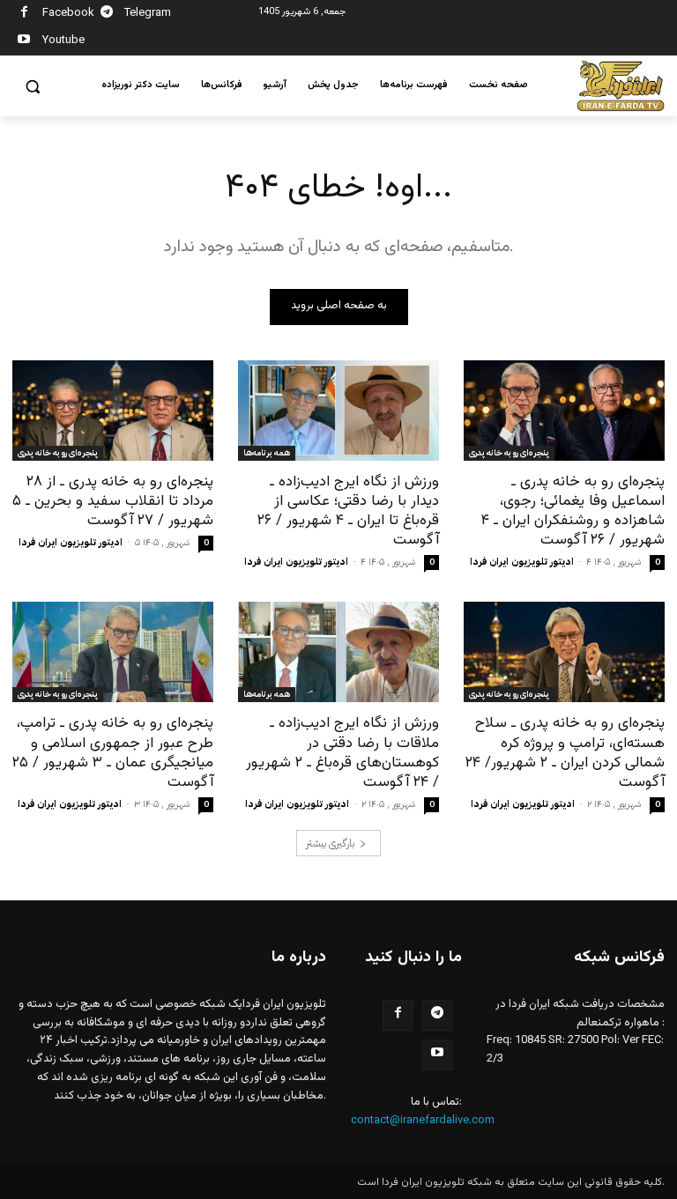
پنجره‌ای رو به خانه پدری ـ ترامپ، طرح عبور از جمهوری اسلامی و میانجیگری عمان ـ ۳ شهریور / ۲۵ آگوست (112, 752)
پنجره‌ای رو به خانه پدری (58, 452)
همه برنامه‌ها (266, 452)
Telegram (147, 13)
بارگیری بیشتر (330, 843)
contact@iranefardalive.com (423, 1120)
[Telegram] (107, 14)
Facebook (68, 13)
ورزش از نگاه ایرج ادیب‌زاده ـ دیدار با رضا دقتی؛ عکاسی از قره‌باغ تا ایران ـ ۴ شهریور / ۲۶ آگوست (348, 510)
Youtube (63, 40)
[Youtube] (24, 42)
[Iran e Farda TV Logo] (621, 86)
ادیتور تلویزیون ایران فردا (71, 542)
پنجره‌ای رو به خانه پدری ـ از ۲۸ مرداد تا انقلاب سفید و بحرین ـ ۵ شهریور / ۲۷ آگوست (112, 501)
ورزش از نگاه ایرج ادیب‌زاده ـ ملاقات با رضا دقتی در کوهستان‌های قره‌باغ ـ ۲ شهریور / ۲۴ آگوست (342, 752)
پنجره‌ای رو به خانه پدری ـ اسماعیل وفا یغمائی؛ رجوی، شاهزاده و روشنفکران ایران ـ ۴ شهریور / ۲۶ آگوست (573, 510)
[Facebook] (24, 14)
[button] (33, 86)
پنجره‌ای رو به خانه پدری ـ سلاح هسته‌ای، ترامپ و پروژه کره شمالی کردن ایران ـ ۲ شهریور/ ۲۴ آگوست (565, 752)
